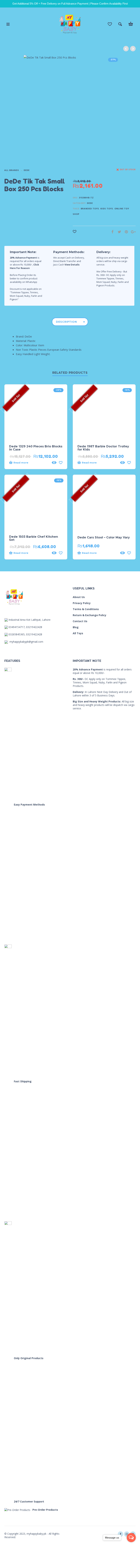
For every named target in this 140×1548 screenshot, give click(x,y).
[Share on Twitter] (118, 231)
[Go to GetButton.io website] (131, 1544)
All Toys (78, 633)
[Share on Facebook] (111, 231)
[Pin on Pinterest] (125, 231)
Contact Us (80, 621)
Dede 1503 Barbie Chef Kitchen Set (33, 538)
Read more (20, 462)
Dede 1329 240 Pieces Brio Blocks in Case (35, 448)
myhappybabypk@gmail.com (26, 641)
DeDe (27, 170)
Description (66, 321)
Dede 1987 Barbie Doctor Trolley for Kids (103, 448)
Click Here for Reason (24, 266)
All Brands (11, 170)
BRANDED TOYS (90, 208)
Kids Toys (106, 208)
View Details (72, 264)
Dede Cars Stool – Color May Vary (103, 537)
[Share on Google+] (132, 231)
